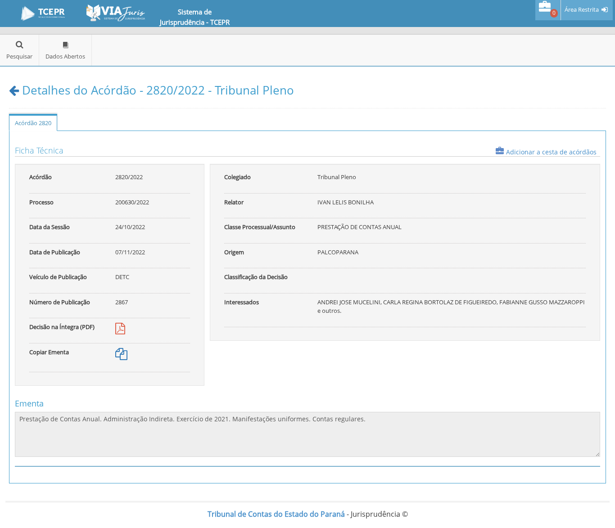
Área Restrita (582, 9)
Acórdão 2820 (33, 123)
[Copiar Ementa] (121, 356)
